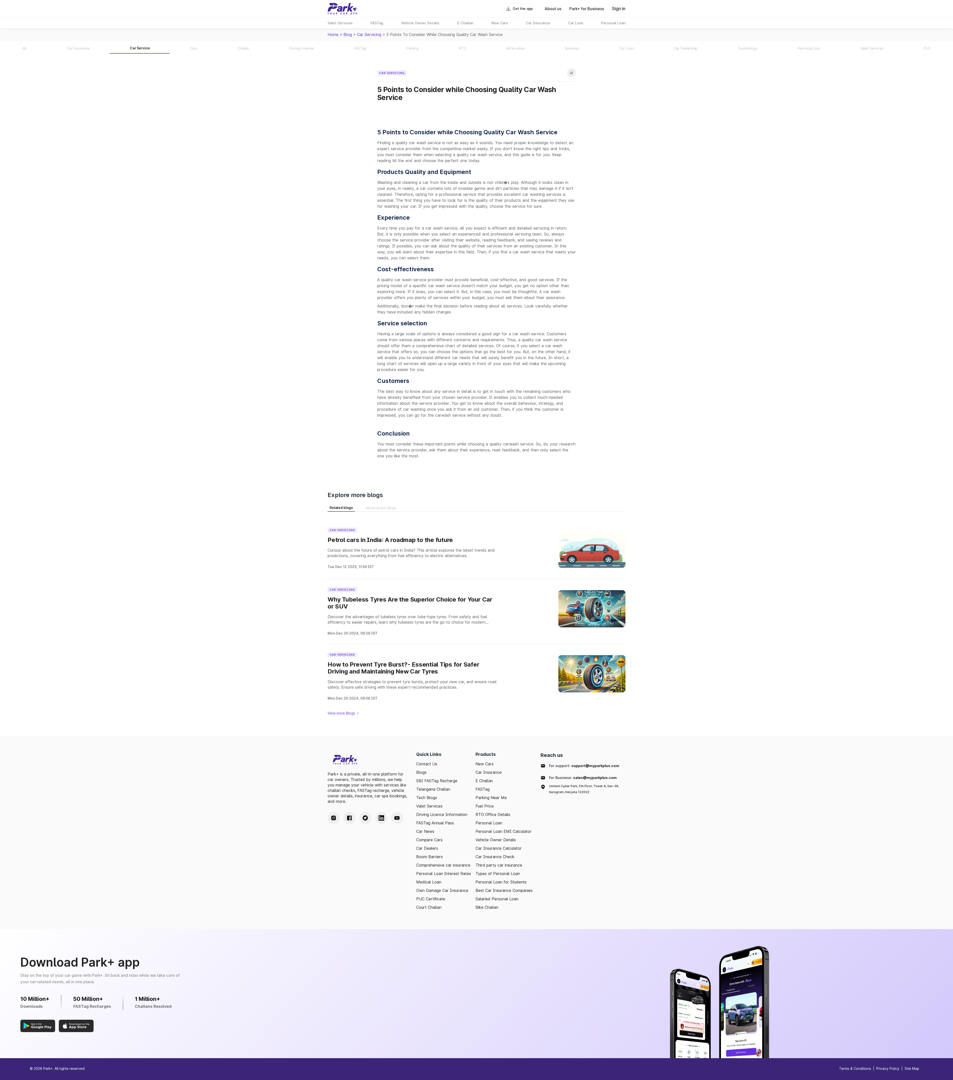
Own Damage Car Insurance (442, 890)
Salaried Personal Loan (497, 898)
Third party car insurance (499, 865)
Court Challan (429, 907)
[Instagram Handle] (334, 818)
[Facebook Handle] (349, 818)
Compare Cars (429, 839)
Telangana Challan (433, 789)
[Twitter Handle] (365, 818)
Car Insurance (489, 772)
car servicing (369, 34)
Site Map (912, 1068)
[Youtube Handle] (397, 818)
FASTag (483, 789)
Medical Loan (428, 881)
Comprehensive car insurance (443, 865)
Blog (347, 34)
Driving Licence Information (441, 814)
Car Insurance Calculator (499, 848)
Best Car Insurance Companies (504, 890)
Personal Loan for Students (501, 881)
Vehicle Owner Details (496, 839)
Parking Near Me (491, 797)
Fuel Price (485, 806)
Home (333, 34)
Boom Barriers (429, 856)
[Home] (342, 8)
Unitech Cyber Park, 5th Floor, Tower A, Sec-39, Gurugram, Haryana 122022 (584, 789)
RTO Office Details (493, 814)
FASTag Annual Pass (435, 822)
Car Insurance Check (495, 856)
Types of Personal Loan (498, 873)
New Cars (485, 763)
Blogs (421, 772)
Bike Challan (487, 907)
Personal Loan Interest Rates (443, 873)
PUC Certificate (430, 898)
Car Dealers (427, 848)
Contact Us (426, 763)
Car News (425, 831)
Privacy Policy (887, 1068)
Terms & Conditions (855, 1068)
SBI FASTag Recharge (436, 780)
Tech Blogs (426, 797)
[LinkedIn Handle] (381, 818)
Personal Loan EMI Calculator (504, 831)
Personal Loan (489, 822)
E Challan (484, 780)
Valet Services (429, 806)
